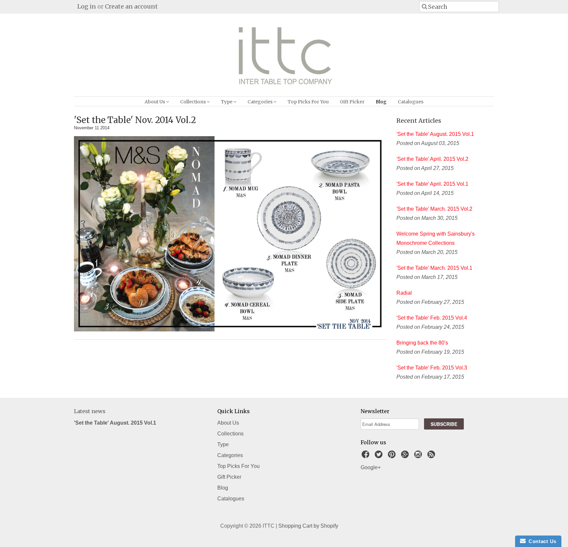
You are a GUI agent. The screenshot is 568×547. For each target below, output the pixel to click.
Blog (381, 102)
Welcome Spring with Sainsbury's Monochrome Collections (435, 238)
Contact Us (541, 541)
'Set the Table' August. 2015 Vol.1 (435, 134)
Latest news (90, 411)
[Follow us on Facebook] (366, 456)
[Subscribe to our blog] (432, 456)
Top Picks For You (308, 102)
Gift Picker (352, 102)
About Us (155, 102)
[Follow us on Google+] (406, 456)
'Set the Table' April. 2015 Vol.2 (432, 159)
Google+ (371, 467)
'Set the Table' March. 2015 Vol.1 (434, 268)
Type (227, 102)
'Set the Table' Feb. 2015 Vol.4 (431, 318)
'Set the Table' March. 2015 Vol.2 (434, 209)
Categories (260, 102)
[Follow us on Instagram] (419, 456)
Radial (404, 293)
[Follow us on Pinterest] (393, 456)
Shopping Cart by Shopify (308, 526)
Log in (86, 6)
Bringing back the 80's (422, 343)
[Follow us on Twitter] (380, 456)
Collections (193, 102)
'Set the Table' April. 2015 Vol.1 (432, 184)
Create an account (131, 6)
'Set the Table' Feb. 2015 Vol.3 (431, 367)
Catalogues (410, 102)
